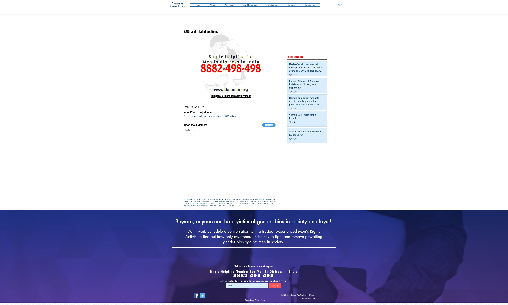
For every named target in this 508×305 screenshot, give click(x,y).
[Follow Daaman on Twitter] (202, 295)
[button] (229, 5)
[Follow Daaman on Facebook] (196, 295)
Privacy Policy (260, 300)
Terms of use (249, 300)
